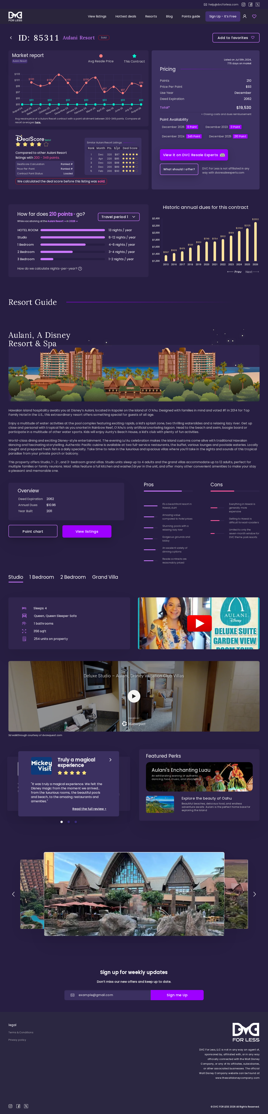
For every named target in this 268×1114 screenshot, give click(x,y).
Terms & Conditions (20, 1032)
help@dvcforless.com (223, 4)
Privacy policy (17, 1040)
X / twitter (258, 4)
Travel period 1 (114, 216)
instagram (243, 4)
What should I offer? (179, 169)
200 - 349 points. (47, 157)
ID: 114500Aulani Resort (113, 154)
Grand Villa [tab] (105, 577)
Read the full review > (89, 809)
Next (249, 272)
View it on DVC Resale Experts (190, 154)
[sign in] (244, 16)
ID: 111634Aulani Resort (113, 162)
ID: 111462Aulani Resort (113, 158)
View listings (97, 16)
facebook (251, 4)
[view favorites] (254, 16)
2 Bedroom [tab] (73, 577)
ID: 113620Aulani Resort (113, 166)
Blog (169, 16)
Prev (238, 272)
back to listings (10, 37)
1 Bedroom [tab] (41, 577)
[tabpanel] (134, 661)
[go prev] (13, 894)
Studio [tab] (15, 577)
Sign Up (222, 16)
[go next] (255, 894)
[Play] (198, 623)
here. (38, 122)
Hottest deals (125, 16)
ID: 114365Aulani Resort (113, 171)
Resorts (151, 16)
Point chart (33, 531)
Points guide (191, 16)
